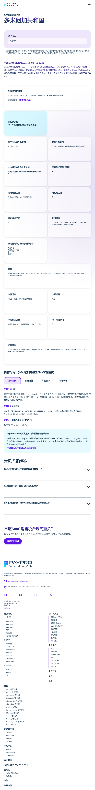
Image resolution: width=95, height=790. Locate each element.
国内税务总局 (25, 100)
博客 (52, 658)
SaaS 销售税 (55, 661)
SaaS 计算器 (55, 663)
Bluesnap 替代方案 (12, 713)
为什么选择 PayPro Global (16, 765)
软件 (7, 630)
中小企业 (9, 672)
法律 (6, 780)
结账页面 (9, 739)
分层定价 (9, 653)
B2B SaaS (9, 621)
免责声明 (8, 785)
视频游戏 (9, 633)
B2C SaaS (9, 624)
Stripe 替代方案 (11, 689)
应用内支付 (54, 629)
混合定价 (9, 656)
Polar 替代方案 (11, 725)
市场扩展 (54, 635)
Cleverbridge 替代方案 (14, 701)
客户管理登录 (10, 752)
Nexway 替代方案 (12, 719)
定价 (50, 676)
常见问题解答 (10, 755)
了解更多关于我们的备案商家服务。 (23, 448)
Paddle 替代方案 (12, 692)
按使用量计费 (10, 659)
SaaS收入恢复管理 (57, 626)
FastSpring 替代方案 (13, 698)
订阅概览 (9, 741)
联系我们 (9, 749)
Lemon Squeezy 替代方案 (15, 710)
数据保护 (9, 776)
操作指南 (54, 652)
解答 (52, 649)
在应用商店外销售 (12, 636)
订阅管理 (9, 644)
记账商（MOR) (56, 623)
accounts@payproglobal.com (18, 581)
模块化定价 (10, 661)
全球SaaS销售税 (56, 617)
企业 (7, 675)
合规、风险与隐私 (12, 773)
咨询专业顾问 (13, 541)
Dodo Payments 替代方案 (15, 722)
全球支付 (54, 620)
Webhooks (10, 736)
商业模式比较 (55, 655)
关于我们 (8, 760)
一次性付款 (10, 647)
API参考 (9, 733)
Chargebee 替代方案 (13, 704)
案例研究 (54, 666)
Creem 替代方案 (11, 716)
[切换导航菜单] (89, 4)
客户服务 (54, 638)
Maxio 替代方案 (11, 707)
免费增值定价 (10, 650)
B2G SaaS (9, 627)
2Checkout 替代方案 (13, 695)
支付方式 (52, 671)
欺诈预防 (54, 641)
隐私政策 (7, 608)
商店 (50, 681)
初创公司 (9, 669)
